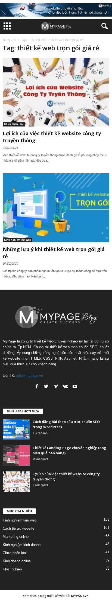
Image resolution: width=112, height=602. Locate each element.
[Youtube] (74, 386)
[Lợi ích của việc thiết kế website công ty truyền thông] (56, 92)
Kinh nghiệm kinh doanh (22, 545)
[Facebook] (36, 386)
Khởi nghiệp (12, 569)
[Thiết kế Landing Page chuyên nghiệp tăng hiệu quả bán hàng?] (16, 455)
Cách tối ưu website (18, 528)
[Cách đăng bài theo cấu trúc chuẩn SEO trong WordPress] (16, 429)
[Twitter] (46, 386)
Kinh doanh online (17, 561)
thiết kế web (56, 596)
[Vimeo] (55, 386)
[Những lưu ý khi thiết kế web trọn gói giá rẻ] (56, 207)
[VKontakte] (65, 386)
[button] (104, 26)
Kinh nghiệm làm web (17, 240)
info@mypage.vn (29, 375)
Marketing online (16, 537)
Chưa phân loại (13, 124)
